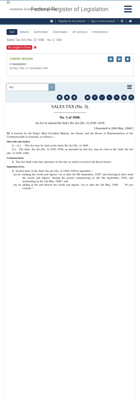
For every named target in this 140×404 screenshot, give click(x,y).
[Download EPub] (60, 97)
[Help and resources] (52, 21)
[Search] (122, 21)
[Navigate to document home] (87, 97)
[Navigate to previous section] (102, 97)
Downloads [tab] (60, 32)
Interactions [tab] (100, 32)
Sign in (103, 21)
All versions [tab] (80, 32)
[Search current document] (131, 97)
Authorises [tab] (41, 32)
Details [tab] (24, 32)
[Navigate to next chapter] (117, 97)
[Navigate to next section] (109, 97)
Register (71, 21)
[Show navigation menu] (129, 87)
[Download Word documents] (74, 97)
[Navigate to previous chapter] (95, 97)
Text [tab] (12, 32)
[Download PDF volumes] (67, 97)
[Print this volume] (124, 97)
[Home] (130, 21)
